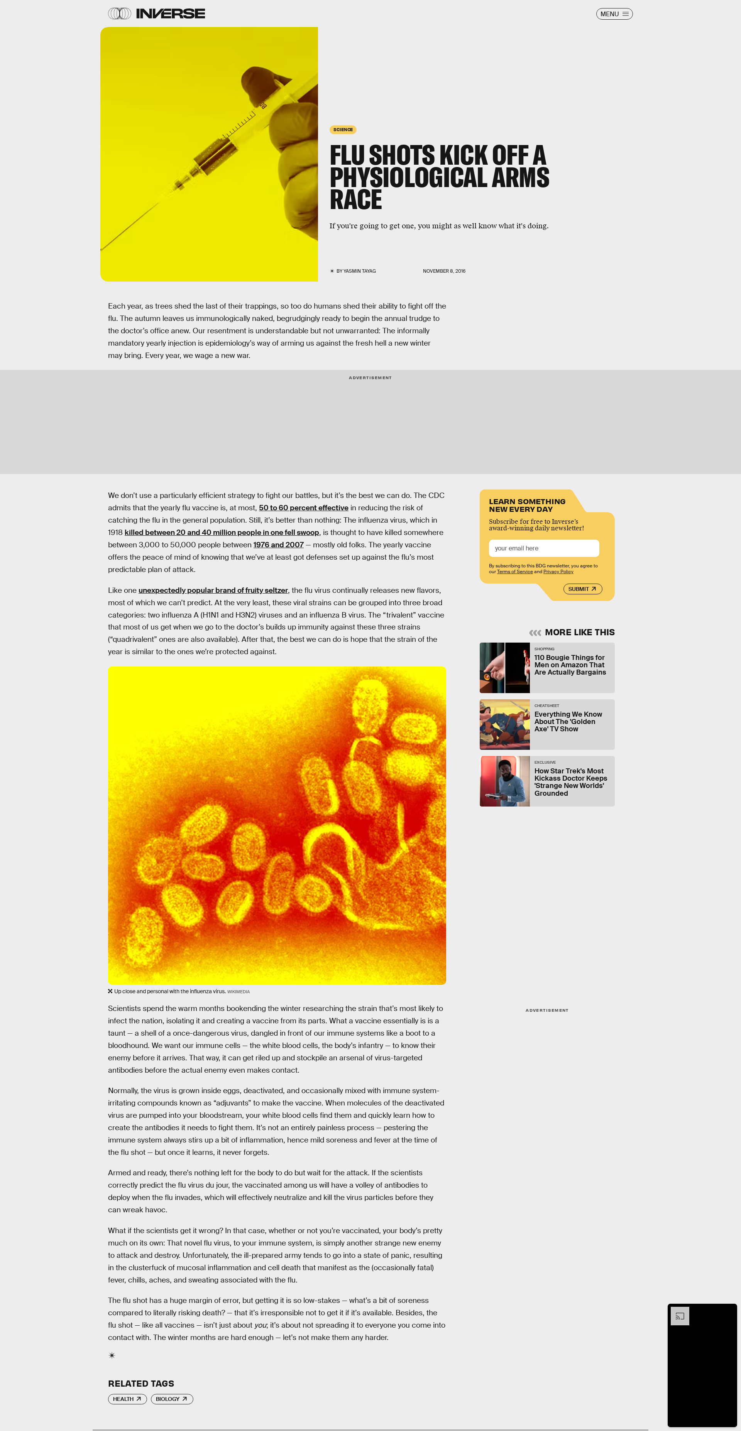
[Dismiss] (728, 1310)
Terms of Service (515, 572)
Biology (167, 1399)
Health (123, 1399)
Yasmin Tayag (359, 271)
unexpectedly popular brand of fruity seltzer (213, 590)
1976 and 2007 (279, 545)
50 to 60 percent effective (304, 508)
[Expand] (676, 1310)
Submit (578, 589)
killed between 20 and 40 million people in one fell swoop (222, 532)
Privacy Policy (558, 572)
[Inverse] (170, 13)
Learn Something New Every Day (527, 504)
